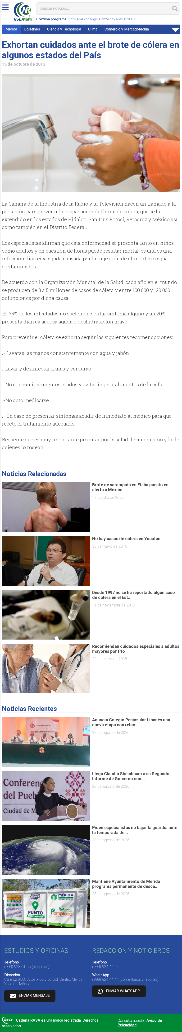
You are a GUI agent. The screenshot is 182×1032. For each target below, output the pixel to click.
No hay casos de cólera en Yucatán (126, 538)
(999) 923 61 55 (17, 966)
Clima (92, 29)
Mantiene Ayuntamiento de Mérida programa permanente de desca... (126, 884)
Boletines (32, 29)
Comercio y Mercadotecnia (127, 29)
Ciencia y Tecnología (64, 29)
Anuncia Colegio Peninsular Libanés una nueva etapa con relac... (131, 722)
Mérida (11, 29)
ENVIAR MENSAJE (34, 995)
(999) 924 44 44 (105, 966)
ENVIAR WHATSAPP (123, 991)
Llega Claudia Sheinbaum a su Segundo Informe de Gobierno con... (130, 776)
